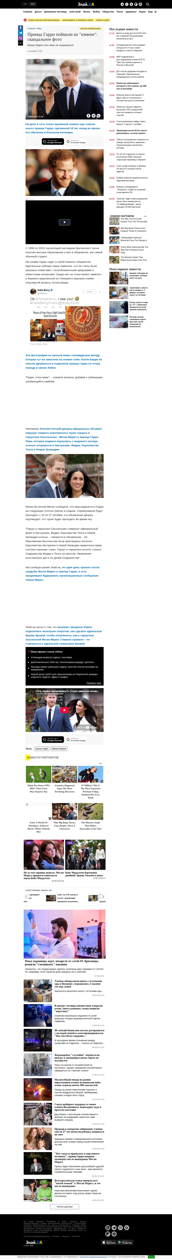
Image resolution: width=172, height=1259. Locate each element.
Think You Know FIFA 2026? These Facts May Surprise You (38, 788)
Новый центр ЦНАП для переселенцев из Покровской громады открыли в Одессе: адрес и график (64, 675)
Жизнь (86, 11)
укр (25, 4)
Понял (151, 1257)
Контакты (76, 1236)
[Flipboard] (135, 4)
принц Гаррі (42, 748)
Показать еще (94, 683)
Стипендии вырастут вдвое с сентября (51, 657)
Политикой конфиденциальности (93, 1257)
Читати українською (90, 29)
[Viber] (126, 4)
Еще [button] (150, 11)
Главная (27, 11)
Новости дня (102, 20)
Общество (108, 11)
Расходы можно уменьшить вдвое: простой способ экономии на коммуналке (64, 668)
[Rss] (131, 4)
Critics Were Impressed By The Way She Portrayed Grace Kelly (134, 250)
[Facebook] (20, 27)
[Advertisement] (65, 403)
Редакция (66, 1236)
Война (96, 11)
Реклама (55, 1236)
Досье (38, 11)
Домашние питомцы (55, 11)
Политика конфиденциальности (37, 1236)
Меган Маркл (59, 748)
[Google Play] (125, 1242)
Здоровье (131, 11)
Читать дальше (65, 1206)
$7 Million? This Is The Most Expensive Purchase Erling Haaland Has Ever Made (90, 791)
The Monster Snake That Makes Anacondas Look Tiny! (90, 825)
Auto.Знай (75, 11)
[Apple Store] (109, 1242)
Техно (119, 11)
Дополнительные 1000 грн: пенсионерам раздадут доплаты (62, 662)
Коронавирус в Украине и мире (77, 20)
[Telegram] (122, 4)
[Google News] (126, 1227)
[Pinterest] (140, 4)
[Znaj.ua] (86, 4)
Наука (142, 11)
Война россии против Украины (44, 20)
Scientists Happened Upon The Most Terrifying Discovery (65, 788)
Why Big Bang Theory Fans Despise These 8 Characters (65, 825)
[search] (147, 4)
